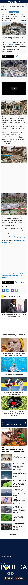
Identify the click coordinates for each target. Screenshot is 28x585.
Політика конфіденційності (7, 556)
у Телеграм (10, 44)
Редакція (3, 558)
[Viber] (12, 290)
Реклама (3, 561)
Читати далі (14, 534)
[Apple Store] (8, 578)
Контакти (3, 563)
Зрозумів (14, 12)
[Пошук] (2, 1)
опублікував (5, 128)
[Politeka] (14, 2)
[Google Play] (19, 578)
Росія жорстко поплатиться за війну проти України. (12, 275)
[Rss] (8, 573)
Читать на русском (21, 20)
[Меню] (26, 1)
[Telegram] (7, 290)
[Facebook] (3, 290)
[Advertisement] (14, 178)
